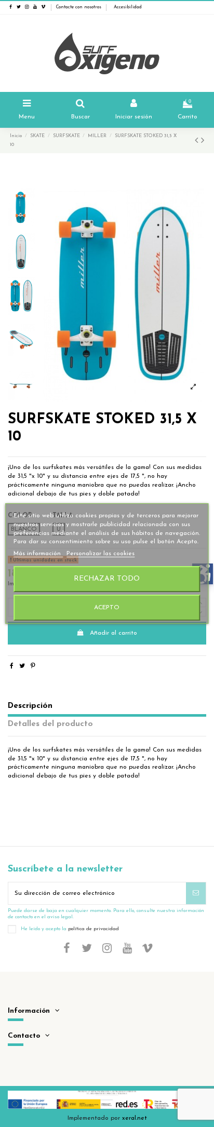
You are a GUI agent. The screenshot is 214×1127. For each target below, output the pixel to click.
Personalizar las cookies (100, 554)
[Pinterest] (33, 666)
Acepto (106, 608)
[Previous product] (198, 141)
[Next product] (202, 141)
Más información (38, 554)
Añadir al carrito (113, 633)
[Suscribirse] (196, 893)
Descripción (30, 706)
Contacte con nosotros (78, 7)
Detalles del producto (50, 724)
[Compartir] (12, 666)
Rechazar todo (107, 578)
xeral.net (134, 1118)
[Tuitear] (22, 666)
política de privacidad (93, 928)
